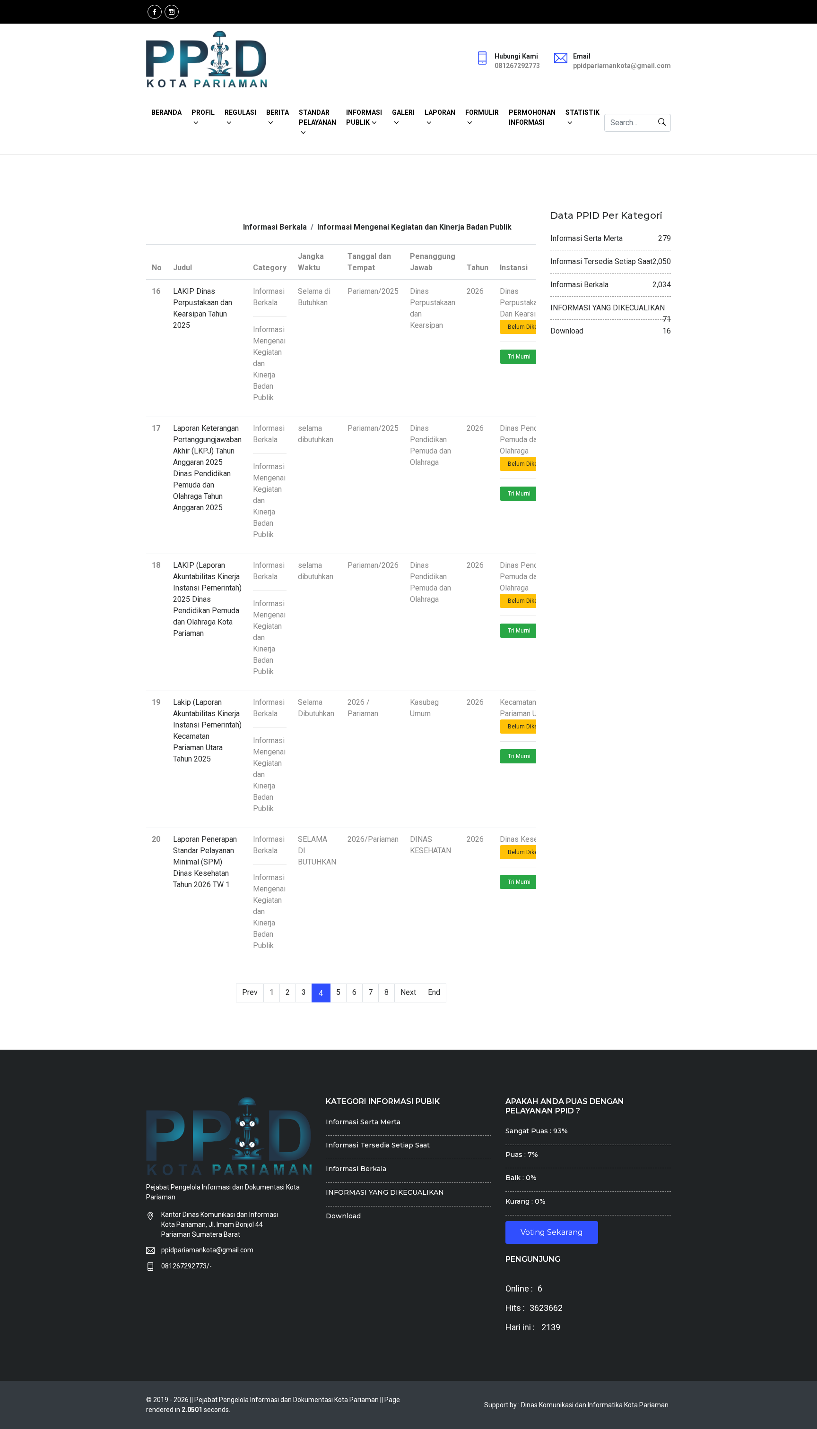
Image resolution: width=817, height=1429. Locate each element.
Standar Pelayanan (317, 117)
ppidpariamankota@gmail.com (207, 1250)
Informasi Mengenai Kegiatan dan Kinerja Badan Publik (414, 226)
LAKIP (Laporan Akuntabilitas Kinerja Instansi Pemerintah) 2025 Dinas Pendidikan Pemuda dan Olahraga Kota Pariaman (207, 599)
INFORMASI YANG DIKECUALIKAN (385, 1192)
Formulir (482, 112)
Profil (203, 112)
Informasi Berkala (275, 226)
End (434, 992)
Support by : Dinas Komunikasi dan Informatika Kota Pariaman (576, 1405)
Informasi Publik (364, 117)
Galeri (403, 112)
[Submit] (662, 123)
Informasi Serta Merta (363, 1122)
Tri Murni (519, 356)
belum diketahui (529, 327)
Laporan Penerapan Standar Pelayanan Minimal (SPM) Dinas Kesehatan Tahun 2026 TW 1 (205, 862)
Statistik (582, 112)
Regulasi (240, 112)
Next (408, 992)
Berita (277, 112)
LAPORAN (440, 112)
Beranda (166, 112)
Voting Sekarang (552, 1232)
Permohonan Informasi (532, 117)
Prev (250, 992)
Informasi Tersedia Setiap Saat (378, 1145)
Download (343, 1216)
